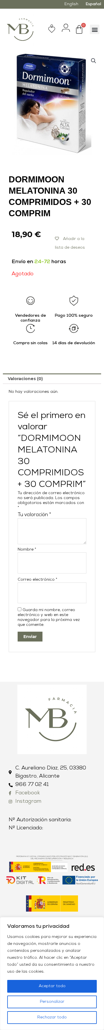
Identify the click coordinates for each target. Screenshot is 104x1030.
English (71, 4)
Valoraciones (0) (25, 378)
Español (93, 4)
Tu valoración (34, 514)
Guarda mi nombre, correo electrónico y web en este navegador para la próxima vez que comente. (49, 617)
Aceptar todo (52, 986)
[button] (94, 29)
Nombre (27, 549)
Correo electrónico (37, 580)
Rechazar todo (52, 1017)
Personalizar (52, 1002)
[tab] (52, 378)
